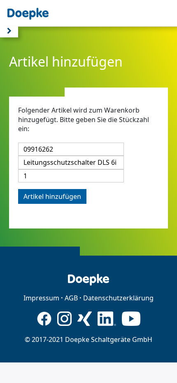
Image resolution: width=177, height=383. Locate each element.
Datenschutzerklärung (118, 297)
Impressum (41, 297)
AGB (71, 297)
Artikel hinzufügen (52, 196)
